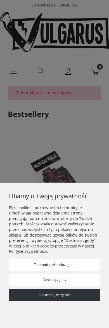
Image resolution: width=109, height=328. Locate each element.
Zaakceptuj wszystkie (55, 295)
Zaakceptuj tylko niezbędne (54, 265)
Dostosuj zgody (54, 280)
